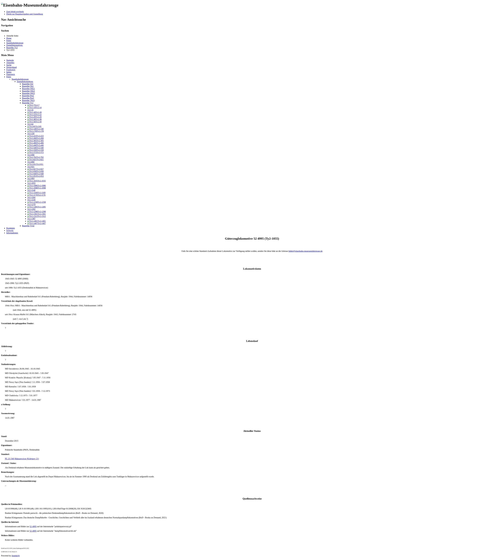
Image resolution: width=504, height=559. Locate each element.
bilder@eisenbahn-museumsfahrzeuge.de (305, 251)
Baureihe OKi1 (28, 88)
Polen (8, 77)
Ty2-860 (30, 162)
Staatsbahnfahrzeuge (20, 79)
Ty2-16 (30, 110)
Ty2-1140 (31, 190)
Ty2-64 (30, 124)
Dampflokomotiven (25, 81)
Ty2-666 (30, 155)
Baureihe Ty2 (27, 103)
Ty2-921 (30, 167)
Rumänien (10, 228)
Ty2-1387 (31, 219)
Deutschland (11, 67)
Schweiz (9, 230)
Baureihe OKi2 (28, 91)
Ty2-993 (30, 178)
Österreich (10, 74)
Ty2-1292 (31, 209)
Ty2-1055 (31, 183)
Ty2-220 (30, 133)
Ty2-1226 (31, 200)
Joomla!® (16, 556)
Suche (8, 65)
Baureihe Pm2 (28, 96)
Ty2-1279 (31, 204)
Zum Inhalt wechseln (15, 12)
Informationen (12, 233)
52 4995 (33, 526)
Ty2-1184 (31, 197)
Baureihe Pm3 (28, 98)
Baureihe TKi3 (28, 100)
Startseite (10, 60)
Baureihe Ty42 (28, 226)
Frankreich (10, 70)
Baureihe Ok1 (28, 86)
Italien (8, 72)
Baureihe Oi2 (27, 84)
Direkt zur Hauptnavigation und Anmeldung (24, 14)
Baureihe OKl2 (28, 93)
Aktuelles (10, 62)
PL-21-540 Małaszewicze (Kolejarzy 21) (22, 459)
